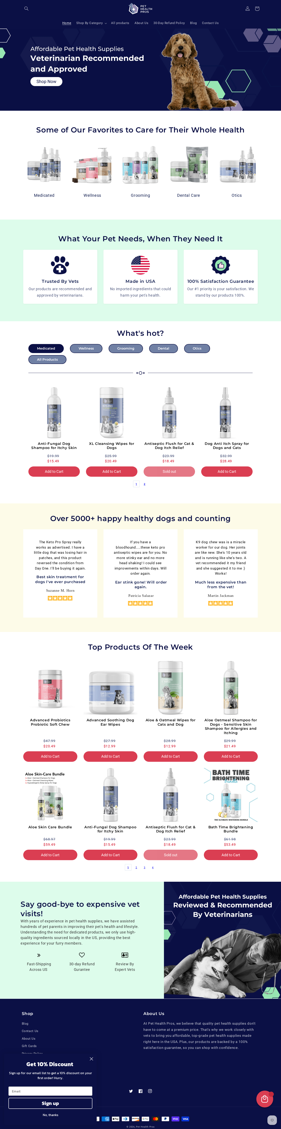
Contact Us (30, 1031)
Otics (237, 195)
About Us (29, 1038)
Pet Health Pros (145, 1127)
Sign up (50, 1103)
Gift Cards (29, 1046)
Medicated (44, 195)
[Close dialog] (91, 1058)
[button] (26, 8)
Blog (25, 1023)
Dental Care (188, 195)
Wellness (92, 195)
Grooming (140, 195)
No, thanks (50, 1114)
